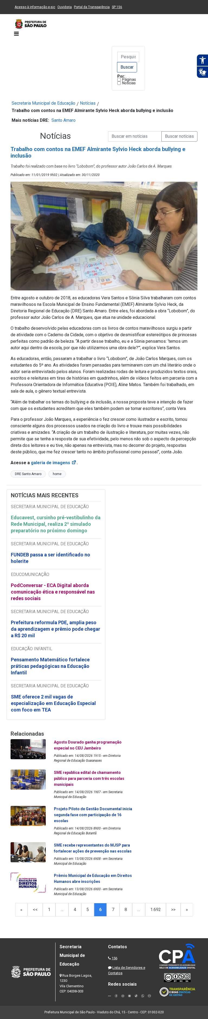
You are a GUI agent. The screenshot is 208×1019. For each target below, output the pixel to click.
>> (173, 909)
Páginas (129, 79)
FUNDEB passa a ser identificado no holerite (50, 558)
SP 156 (117, 7)
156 (114, 958)
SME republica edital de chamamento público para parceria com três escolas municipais (89, 778)
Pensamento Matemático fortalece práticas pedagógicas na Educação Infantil (50, 666)
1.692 (155, 909)
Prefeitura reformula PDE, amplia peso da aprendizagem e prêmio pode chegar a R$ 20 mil (55, 629)
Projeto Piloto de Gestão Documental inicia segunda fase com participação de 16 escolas (93, 815)
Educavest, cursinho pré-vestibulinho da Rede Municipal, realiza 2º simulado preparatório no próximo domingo (55, 524)
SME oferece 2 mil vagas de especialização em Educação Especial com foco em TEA (53, 703)
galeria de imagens (54, 462)
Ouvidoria (64, 7)
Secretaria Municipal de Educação (43, 103)
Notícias (129, 83)
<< (35, 909)
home (57, 474)
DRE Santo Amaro (28, 474)
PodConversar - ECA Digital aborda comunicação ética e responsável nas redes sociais (53, 591)
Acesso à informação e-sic (35, 7)
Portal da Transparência (92, 7)
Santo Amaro (63, 120)
